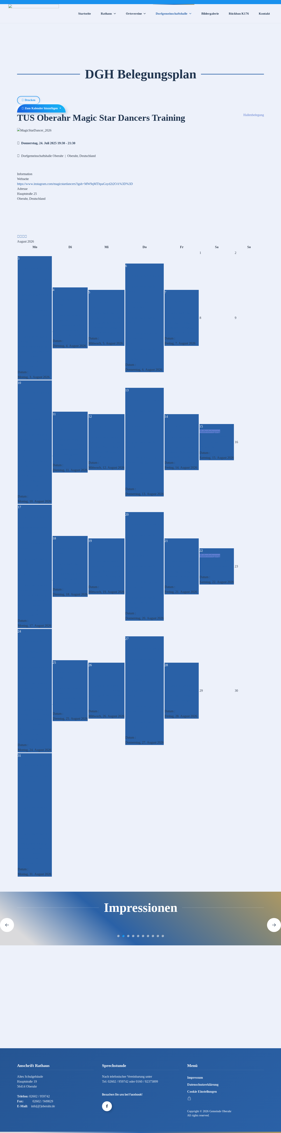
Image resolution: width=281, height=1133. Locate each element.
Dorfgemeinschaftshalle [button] (171, 13)
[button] (7, 925)
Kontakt (264, 13)
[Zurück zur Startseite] (33, 13)
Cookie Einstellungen (202, 1091)
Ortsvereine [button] (134, 13)
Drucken (29, 100)
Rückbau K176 (239, 13)
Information (24, 174)
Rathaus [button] (106, 13)
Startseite (84, 13)
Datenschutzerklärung (202, 1084)
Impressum (195, 1077)
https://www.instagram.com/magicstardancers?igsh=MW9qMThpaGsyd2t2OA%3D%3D (75, 184)
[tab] (118, 936)
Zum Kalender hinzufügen (41, 108)
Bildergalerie (210, 13)
